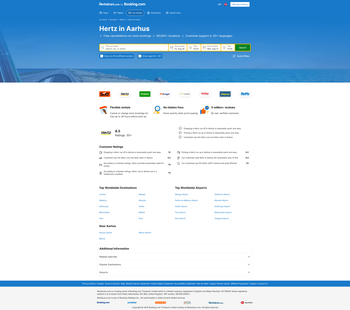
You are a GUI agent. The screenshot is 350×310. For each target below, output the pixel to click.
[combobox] (136, 48)
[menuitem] (104, 13)
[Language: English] (225, 4)
